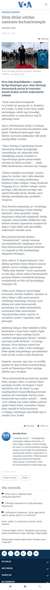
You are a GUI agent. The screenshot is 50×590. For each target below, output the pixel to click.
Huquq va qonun (11, 12)
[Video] (10, 586)
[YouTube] (25, 586)
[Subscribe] (36, 553)
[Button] (43, 39)
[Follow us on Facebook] (4, 553)
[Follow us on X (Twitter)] (10, 553)
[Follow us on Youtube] (17, 553)
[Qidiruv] (39, 586)
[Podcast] (29, 553)
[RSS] (23, 553)
